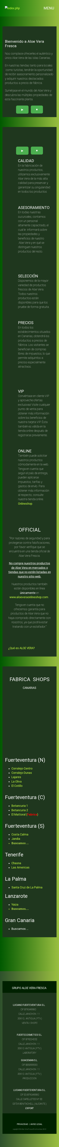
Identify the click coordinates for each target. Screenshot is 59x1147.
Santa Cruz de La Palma (26, 887)
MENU (49, 8)
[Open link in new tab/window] (17, 1119)
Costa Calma (19, 834)
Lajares (16, 777)
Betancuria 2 (20, 810)
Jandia (15, 838)
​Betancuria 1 (19, 805)
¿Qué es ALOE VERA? (21, 648)
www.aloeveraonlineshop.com (29, 597)
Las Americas (20, 867)
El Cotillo (16, 785)
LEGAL (39, 1124)
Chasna (16, 863)
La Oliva (16, 781)
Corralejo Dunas (21, 772)
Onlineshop (25, 503)
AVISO (33, 1124)
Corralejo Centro (21, 768)
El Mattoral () (25, 814)
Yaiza (14, 904)
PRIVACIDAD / (23, 1124)
